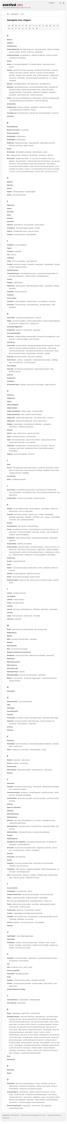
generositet (20, 448)
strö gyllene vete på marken (32, 1045)
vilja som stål (37, 1050)
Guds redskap (27, 92)
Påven (9, 749)
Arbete (9, 98)
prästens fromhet (14, 681)
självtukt (47, 353)
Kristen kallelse (12, 547)
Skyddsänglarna (12, 838)
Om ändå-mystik (12, 711)
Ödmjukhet (10, 1083)
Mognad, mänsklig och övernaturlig (18, 652)
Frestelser (10, 251)
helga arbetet (37, 98)
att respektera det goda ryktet (36, 842)
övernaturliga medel (40, 629)
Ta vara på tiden (12, 888)
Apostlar (10, 84)
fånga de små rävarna (35, 1029)
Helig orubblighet (12, 404)
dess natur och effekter (35, 356)
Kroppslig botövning (48, 820)
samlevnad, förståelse (19, 789)
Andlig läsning (11, 46)
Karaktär (10, 514)
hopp (34, 75)
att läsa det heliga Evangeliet (25, 228)
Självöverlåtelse (12, 832)
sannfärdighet (55, 517)
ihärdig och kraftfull (45, 107)
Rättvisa (9, 773)
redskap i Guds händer (43, 1086)
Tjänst (9, 898)
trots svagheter (30, 442)
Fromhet (10, 264)
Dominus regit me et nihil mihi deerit (39, 161)
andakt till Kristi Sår (19, 561)
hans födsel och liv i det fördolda (46, 490)
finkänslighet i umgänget (23, 152)
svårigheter (20, 919)
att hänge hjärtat (20, 445)
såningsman (27, 1048)
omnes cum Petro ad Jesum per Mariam (41, 166)
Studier (9, 860)
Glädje (9, 321)
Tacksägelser (11, 891)
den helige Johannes (20, 84)
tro (50, 78)
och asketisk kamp (18, 850)
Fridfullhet (10, 258)
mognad (47, 517)
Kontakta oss (6, 1118)
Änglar (9, 1073)
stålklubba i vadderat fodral (50, 1045)
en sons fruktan (41, 348)
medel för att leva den (33, 573)
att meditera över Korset (20, 529)
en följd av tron (14, 323)
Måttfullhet (11, 658)
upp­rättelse (36, 330)
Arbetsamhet (11, 104)
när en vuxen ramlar (15, 1037)
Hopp (8, 440)
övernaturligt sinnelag (16, 1108)
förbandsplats (47, 1029)
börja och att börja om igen (32, 718)
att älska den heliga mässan (32, 678)
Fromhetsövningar (13, 273)
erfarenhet (16, 760)
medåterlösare (49, 552)
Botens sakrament (13, 133)
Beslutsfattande (12, 126)
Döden (9, 195)
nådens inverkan (40, 1100)
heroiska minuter (17, 616)
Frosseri (9, 279)
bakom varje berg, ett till (29, 1019)
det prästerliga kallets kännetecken (40, 744)
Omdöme (10, 714)
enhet (23, 414)
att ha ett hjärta (31, 436)
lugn (42, 517)
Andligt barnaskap (13, 55)
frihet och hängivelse (18, 261)
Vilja (8, 967)
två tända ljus (21, 1050)
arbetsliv (31, 1092)
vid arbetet (36, 616)
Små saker (10, 848)
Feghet (9, 248)
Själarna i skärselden (14, 807)
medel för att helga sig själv (50, 98)
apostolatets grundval (21, 87)
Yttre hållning (11, 1003)
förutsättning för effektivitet (33, 424)
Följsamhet (10, 286)
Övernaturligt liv (12, 1092)
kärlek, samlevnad (43, 75)
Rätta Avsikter (11, 770)
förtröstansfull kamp (18, 440)
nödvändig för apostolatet (40, 538)
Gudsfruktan (11, 378)
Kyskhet (9, 573)
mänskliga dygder (18, 191)
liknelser (37, 228)
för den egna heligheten (20, 64)
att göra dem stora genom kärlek (25, 848)
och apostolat (13, 961)
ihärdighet (28, 517)
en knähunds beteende (44, 1024)
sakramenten (13, 1102)
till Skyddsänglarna (42, 276)
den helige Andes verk (27, 49)
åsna (10, 1053)
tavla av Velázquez (49, 1048)
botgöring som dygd (21, 143)
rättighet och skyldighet (40, 92)
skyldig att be (29, 555)
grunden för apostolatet (45, 468)
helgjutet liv (36, 1097)
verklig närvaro (39, 225)
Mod (8, 649)
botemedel (18, 251)
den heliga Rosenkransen (28, 273)
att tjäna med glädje (32, 898)
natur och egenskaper (25, 511)
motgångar (12, 919)
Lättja (9, 616)
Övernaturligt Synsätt (14, 1105)
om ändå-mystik (28, 1037)
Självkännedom (12, 817)
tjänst (45, 152)
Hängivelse (10, 445)
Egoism (9, 208)
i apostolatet (48, 286)
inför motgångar (46, 1105)
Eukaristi (10, 225)
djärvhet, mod (33, 514)
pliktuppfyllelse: (31, 234)
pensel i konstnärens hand (42, 1037)
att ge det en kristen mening (23, 786)
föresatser (41, 942)
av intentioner (24, 763)
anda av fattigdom (20, 245)
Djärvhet (10, 182)
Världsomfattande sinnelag (16, 989)
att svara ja (44, 445)
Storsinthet (10, 857)
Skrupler (9, 835)
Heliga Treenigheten (13, 411)
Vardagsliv (10, 958)
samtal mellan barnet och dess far (33, 1040)
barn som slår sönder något (39, 1022)
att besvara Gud (21, 891)
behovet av (24, 155)
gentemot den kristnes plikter (21, 904)
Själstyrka (10, 810)
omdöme (38, 910)
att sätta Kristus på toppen (31, 894)
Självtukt (10, 820)
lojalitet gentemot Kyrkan (47, 904)
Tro (8, 901)
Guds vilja (10, 369)
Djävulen (10, 185)
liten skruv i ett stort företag (29, 1035)
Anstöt (9, 61)
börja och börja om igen (29, 942)
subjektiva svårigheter (33, 869)
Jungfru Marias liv (50, 384)
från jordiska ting (23, 113)
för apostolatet (29, 910)
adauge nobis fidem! (22, 158)
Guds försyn (11, 342)
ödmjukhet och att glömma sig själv (30, 1088)
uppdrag (12, 570)
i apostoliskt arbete (48, 64)
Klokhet (9, 523)
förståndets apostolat (18, 479)
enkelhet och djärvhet (38, 55)
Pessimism (10, 740)
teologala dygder (30, 191)
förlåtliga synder (42, 875)
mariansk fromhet (20, 267)
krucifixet (43, 532)
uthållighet (25, 473)
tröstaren (50, 417)
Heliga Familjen (12, 408)
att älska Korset (33, 916)
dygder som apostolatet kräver (31, 89)
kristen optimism (22, 723)
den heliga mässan (18, 603)
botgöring (19, 330)
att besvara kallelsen (37, 547)
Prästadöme (11, 744)
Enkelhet (10, 218)
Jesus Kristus (11, 490)
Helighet (10, 424)
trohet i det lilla (13, 907)
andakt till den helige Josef (24, 421)
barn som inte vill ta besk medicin (19, 1022)
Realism (9, 760)
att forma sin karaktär (20, 514)
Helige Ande (11, 417)
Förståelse (10, 301)
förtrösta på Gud (20, 304)
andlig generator (40, 1016)
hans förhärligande (15, 492)
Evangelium (11, 228)
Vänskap (10, 980)
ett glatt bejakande (19, 573)
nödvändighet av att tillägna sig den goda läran (28, 913)
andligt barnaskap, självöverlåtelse (25, 336)
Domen (9, 188)
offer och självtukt (52, 532)
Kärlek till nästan (12, 580)
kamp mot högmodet (20, 454)
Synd (8, 875)
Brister (9, 149)
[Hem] (8, 14)
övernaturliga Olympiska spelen (31, 1053)
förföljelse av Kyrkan (19, 593)
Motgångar (10, 655)
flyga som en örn (51, 1027)
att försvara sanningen (25, 798)
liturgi (9, 603)
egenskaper (44, 609)
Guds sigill (35, 532)
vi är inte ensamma (30, 362)
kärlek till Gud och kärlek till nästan (41, 580)
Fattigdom (10, 245)
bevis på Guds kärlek (22, 655)
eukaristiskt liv (18, 225)
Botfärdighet (11, 136)
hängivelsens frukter (31, 448)
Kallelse (9, 508)
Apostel (9, 70)
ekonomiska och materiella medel (22, 629)
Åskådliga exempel (13, 1016)
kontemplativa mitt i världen (41, 360)
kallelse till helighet (52, 549)
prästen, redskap (14, 52)
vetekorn (29, 1050)
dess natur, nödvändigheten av (22, 98)
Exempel (9, 234)
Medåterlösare (11, 632)
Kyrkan (9, 568)
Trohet (9, 904)
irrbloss (36, 1032)
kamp (25, 967)
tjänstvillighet (13, 451)
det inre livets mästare (40, 421)
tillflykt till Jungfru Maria (48, 869)
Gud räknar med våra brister (23, 863)
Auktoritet (10, 116)
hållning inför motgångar (37, 655)
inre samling (25, 130)
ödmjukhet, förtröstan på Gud (18, 866)
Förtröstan (10, 304)
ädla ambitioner (20, 857)
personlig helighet (52, 1100)
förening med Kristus (15, 1097)
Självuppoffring (12, 826)
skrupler (23, 52)
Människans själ (12, 668)
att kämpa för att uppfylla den (24, 369)
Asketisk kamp (12, 107)
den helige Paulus (32, 84)
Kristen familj (11, 544)
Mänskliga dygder (13, 675)
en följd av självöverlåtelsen (51, 321)
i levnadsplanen (49, 264)
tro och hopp (29, 919)
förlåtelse (33, 875)
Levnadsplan (11, 596)
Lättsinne (10, 619)
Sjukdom (10, 804)
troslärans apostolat (36, 95)
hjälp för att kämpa (53, 49)
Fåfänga (9, 282)
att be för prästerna (22, 744)
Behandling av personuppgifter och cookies (33, 1115)
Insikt (9, 479)
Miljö (8, 639)
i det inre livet (28, 616)
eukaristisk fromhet (20, 264)
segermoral (32, 723)
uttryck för (55, 113)
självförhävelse (18, 282)
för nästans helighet (35, 64)
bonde (51, 1022)
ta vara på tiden (23, 961)
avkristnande (37, 786)
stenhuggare (18, 1045)
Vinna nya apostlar (13, 970)
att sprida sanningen (39, 798)
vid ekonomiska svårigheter (41, 832)
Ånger (9, 1013)
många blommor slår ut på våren (49, 1035)
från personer (33, 113)
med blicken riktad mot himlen (47, 958)
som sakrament (29, 225)
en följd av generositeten (34, 321)
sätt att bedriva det (23, 95)
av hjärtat (16, 763)
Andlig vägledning (13, 49)
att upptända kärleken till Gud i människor (41, 345)
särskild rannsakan (47, 792)
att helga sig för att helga (42, 70)
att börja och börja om (42, 1092)
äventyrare (16, 1053)
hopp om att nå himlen (33, 440)
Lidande (9, 599)
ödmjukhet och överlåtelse (17, 58)
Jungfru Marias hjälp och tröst (48, 916)
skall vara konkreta (21, 291)
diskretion (16, 922)
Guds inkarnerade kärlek (17, 351)
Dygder (9, 191)
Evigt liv (9, 231)
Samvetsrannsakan (13, 792)
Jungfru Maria (27, 330)
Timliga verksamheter (14, 894)
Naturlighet (11, 691)
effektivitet (36, 609)
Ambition (10, 43)
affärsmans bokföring (27, 1016)
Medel (9, 629)
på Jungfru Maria (45, 304)
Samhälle (10, 786)
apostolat (23, 384)
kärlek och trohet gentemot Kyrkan (33, 552)
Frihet (9, 261)
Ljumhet (10, 606)
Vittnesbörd (11, 974)
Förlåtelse (10, 295)
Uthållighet (10, 942)
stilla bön (50, 155)
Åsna (8, 1056)
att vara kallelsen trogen (20, 508)
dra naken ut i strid (24, 1024)
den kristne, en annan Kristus (27, 549)
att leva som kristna (50, 547)
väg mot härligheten (22, 534)
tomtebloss (12, 1050)
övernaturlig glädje (24, 1102)
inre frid (13, 254)
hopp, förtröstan (34, 339)
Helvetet (9, 430)
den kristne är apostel (22, 73)
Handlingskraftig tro (36, 901)
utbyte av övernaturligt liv (33, 414)
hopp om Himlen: (33, 231)
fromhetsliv (30, 264)
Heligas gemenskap (13, 414)
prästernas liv (18, 746)
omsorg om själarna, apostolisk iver (37, 78)
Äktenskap (10, 1070)
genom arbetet (27, 75)
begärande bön (15, 155)
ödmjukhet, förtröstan (32, 877)
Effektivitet (10, 205)
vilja (18, 519)
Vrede (9, 977)
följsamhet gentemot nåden (34, 286)
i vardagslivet (34, 107)
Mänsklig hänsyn (12, 671)
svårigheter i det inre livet (51, 470)
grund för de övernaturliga (28, 675)
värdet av (28, 850)
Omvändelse (11, 718)
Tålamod (10, 925)
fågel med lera (22, 1029)
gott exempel (21, 1003)
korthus (41, 1032)
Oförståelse (10, 708)
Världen (9, 983)
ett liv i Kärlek (52, 1094)
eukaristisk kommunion (49, 678)
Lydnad (9, 609)
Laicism (9, 593)
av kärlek (18, 942)
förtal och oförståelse (24, 532)
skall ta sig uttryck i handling (33, 470)
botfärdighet (16, 1013)
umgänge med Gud (15, 473)
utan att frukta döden (19, 195)
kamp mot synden (18, 877)
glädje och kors (24, 323)
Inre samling (11, 476)
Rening (9, 763)
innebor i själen (26, 411)
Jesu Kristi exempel (45, 113)
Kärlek (9, 577)
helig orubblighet (20, 301)
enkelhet (41, 514)
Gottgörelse (11, 330)
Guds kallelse (45, 508)
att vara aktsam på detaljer (20, 577)
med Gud (38, 317)
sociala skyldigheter (40, 555)
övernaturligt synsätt (23, 872)
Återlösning (11, 1059)
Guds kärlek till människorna (34, 351)
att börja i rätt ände (15, 1019)
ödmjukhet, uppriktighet (23, 795)
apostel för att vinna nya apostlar (23, 70)
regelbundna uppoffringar (17, 823)
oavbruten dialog (32, 526)
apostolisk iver (53, 87)
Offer (8, 705)
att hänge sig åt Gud (33, 445)
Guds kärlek (11, 345)
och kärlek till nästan (27, 922)
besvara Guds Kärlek (29, 348)
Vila (8, 964)
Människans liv (12, 665)
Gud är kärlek (52, 348)
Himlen (9, 433)
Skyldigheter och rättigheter (16, 842)
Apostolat (10, 87)
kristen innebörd (18, 599)
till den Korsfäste (30, 276)
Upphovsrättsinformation (54, 1115)
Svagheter (10, 863)
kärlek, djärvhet (20, 869)
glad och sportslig (23, 107)
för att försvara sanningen (19, 649)
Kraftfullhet (11, 538)
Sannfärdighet (11, 798)
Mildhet (9, 636)
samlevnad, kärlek (17, 555)
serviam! (27, 169)
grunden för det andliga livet (46, 336)
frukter (38, 1083)
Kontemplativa (12, 526)
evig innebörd (32, 958)
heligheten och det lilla (44, 848)
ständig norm (34, 323)
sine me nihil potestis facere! (25, 171)
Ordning (9, 727)
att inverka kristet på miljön (19, 639)
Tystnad (9, 922)
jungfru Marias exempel (23, 538)
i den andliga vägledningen (25, 936)
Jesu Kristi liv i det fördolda (35, 384)
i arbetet (19, 360)
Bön (8, 155)
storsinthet (12, 519)
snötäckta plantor (26, 1042)
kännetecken (33, 155)
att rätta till (19, 718)
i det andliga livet (31, 261)
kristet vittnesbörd (19, 234)
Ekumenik (10, 212)
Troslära (9, 913)
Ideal (8, 464)
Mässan (9, 678)
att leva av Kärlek (21, 345)
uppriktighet (39, 52)
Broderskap (10, 152)
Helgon (9, 401)
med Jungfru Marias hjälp (50, 718)
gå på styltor (28, 1032)
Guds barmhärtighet (13, 333)
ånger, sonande (28, 145)
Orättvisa (10, 730)
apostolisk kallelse (14, 89)
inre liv (43, 1097)
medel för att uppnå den (25, 427)
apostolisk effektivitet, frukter (38, 87)
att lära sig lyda (20, 286)
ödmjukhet (12, 80)
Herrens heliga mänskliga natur (46, 492)
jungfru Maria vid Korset (47, 143)
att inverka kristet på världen (22, 983)
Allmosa (9, 39)
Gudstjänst (10, 381)
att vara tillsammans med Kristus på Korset (42, 529)
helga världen (41, 549)
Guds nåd (10, 356)
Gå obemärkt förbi (13, 384)
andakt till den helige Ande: (24, 417)
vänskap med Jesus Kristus (22, 980)
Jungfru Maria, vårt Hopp (17, 442)
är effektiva (35, 850)
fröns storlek (13, 1029)
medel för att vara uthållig (40, 945)
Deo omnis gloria (21, 161)
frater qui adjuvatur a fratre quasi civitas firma (31, 164)
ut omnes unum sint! (51, 171)
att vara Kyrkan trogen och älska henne (25, 568)
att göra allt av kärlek (24, 770)
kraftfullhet (35, 517)
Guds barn (10, 336)
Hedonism (10, 395)
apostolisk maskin (52, 1016)
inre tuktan (37, 820)
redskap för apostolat (41, 100)
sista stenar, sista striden (22, 948)
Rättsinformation (14, 1115)
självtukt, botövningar (15, 145)
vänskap (54, 78)
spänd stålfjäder (45, 1042)
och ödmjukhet (42, 301)
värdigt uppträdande (27, 519)
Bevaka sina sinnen (13, 130)
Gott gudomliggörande (14, 327)
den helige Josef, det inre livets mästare (25, 468)
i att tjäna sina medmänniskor (25, 317)
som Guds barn (18, 362)
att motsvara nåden (20, 356)
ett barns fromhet (51, 55)
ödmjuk (33, 110)
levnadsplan (30, 1100)
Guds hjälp (35, 904)
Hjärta (9, 436)
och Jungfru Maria (37, 411)
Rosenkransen (11, 766)
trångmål (12, 534)
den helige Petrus (44, 84)
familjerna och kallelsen (24, 544)
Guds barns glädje (22, 339)
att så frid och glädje (18, 321)
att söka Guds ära (37, 770)
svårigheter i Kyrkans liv (50, 568)
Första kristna (11, 298)
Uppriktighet (11, 936)
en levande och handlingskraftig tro (36, 1094)
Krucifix (9, 561)
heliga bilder (39, 264)
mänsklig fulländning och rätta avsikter (21, 100)
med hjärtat (40, 353)
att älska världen (37, 983)
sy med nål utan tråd (15, 1048)
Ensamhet (10, 221)
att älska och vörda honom (20, 749)
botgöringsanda (34, 143)
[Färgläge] (60, 3)
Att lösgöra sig (11, 113)
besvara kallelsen (34, 508)
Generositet (11, 317)
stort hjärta (52, 301)
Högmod (10, 454)
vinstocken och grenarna (50, 1050)
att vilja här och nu (16, 967)
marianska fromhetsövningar (46, 273)
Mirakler (9, 642)
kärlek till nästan (37, 152)
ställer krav (30, 52)
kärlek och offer (35, 577)
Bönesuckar (11, 158)
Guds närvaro (11, 360)
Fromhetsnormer (12, 270)
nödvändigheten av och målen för (19, 110)
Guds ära (10, 375)
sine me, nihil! (39, 171)
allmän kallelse (18, 424)
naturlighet (33, 639)
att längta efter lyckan (20, 231)
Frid (8, 254)
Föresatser (10, 291)
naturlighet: (21, 78)
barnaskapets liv (25, 55)
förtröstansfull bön (33, 304)
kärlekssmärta (21, 136)
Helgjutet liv (11, 398)
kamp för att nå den (33, 433)
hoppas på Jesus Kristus (48, 440)
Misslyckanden (12, 645)
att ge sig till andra (24, 826)
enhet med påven (35, 749)
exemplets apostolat (15, 92)
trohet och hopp (25, 907)
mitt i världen (22, 526)
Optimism (10, 721)
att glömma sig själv (49, 826)
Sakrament (10, 783)
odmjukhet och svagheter (27, 1086)
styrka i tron (48, 901)
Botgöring (10, 143)
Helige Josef (10, 421)
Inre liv (9, 468)
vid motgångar (39, 922)
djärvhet (32, 73)
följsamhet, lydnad (40, 49)
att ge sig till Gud (36, 826)
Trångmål (10, 916)
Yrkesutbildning (12, 1000)
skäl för (30, 891)
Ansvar (9, 64)
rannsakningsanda (34, 792)
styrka (30, 967)
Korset (9, 529)
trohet (44, 749)
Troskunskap (11, 910)
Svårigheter (11, 869)
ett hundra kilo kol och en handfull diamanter (31, 1027)
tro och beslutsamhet (25, 701)
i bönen (52, 942)
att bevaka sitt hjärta (18, 436)
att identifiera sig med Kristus (26, 490)
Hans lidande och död (29, 492)
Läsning (9, 612)
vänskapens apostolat (38, 980)
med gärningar (30, 353)
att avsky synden (16, 875)
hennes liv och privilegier (24, 498)
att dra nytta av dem (20, 916)
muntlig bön (42, 155)
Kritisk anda (11, 558)
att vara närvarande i (46, 894)
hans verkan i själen (40, 417)
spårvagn (36, 1042)
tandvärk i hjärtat (37, 1048)
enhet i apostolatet (47, 89)
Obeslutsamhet (12, 701)
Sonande (10, 853)
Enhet (9, 215)
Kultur (9, 564)
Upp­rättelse (11, 939)
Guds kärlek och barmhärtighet (43, 863)
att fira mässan (18, 678)
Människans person (13, 662)
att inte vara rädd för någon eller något (27, 721)
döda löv (33, 1024)
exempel (18, 75)
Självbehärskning (12, 814)
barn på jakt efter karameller (47, 1019)
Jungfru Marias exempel (41, 369)
